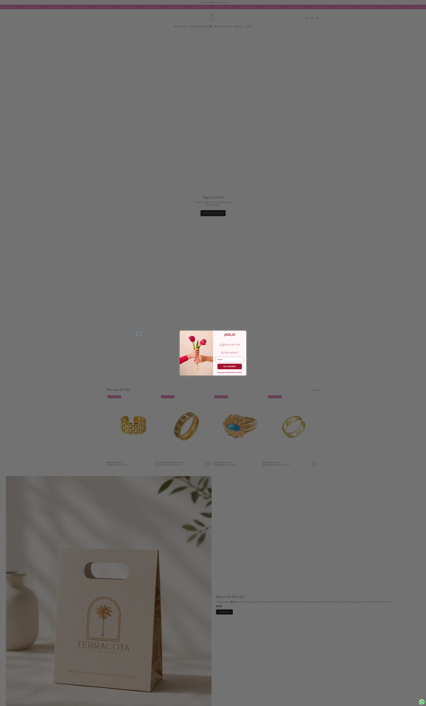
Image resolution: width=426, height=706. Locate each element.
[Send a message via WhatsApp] (422, 702)
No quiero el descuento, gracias (230, 372)
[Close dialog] (139, 334)
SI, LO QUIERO (229, 366)
